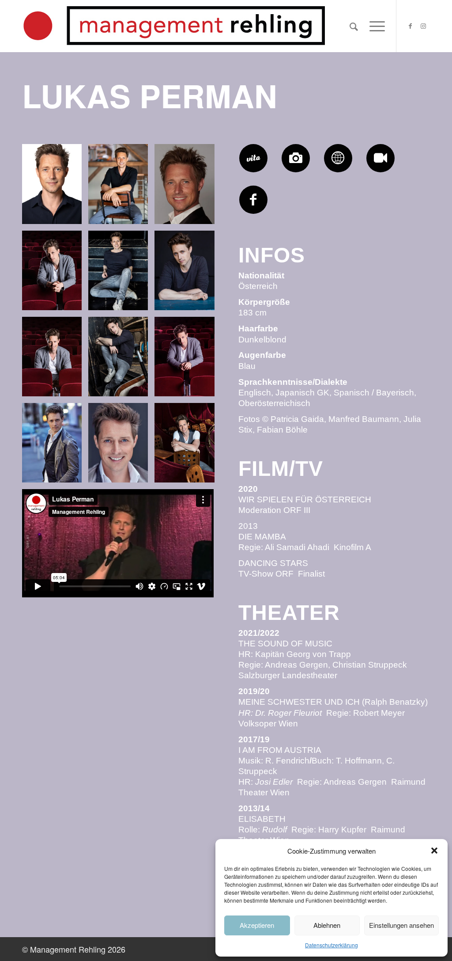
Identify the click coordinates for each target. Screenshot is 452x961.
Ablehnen (326, 925)
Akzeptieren (257, 925)
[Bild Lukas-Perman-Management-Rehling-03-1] (55, 446)
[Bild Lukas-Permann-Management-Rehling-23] (187, 446)
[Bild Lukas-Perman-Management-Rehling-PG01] (55, 187)
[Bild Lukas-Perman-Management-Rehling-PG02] (121, 187)
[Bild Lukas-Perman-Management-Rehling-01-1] (121, 446)
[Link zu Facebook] (410, 25)
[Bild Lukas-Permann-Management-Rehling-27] (55, 360)
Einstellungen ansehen (401, 925)
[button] (434, 850)
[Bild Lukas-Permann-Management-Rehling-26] (55, 274)
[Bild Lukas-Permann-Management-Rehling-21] (121, 274)
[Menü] (374, 26)
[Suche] (354, 26)
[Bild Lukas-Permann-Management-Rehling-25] (121, 360)
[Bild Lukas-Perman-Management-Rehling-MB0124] (187, 187)
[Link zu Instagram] (423, 25)
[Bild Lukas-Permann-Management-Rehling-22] (187, 360)
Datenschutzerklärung (331, 945)
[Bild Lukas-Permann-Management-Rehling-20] (187, 274)
